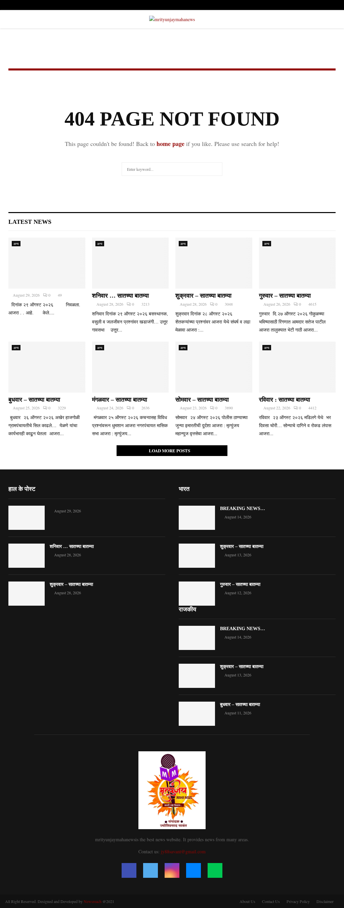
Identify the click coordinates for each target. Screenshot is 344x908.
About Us (247, 901)
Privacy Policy (298, 901)
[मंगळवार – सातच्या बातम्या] (130, 367)
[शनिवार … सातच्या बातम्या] (130, 263)
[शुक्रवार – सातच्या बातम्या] (213, 263)
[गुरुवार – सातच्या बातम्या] (297, 263)
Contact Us (271, 901)
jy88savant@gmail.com (183, 851)
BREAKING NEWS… (242, 508)
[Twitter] (150, 870)
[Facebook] (129, 870)
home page (170, 143)
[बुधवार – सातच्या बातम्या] (46, 367)
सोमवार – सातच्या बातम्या (202, 399)
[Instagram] (172, 870)
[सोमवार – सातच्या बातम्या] (213, 367)
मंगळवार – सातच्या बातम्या (119, 399)
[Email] (193, 870)
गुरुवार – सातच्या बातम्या (285, 295)
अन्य (16, 243)
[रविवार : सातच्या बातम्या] (297, 367)
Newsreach (92, 901)
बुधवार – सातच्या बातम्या (34, 399)
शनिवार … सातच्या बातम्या (120, 295)
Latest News (29, 221)
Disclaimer (325, 901)
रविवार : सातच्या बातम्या (284, 399)
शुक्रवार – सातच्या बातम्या (203, 295)
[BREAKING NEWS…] (197, 518)
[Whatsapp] (215, 870)
